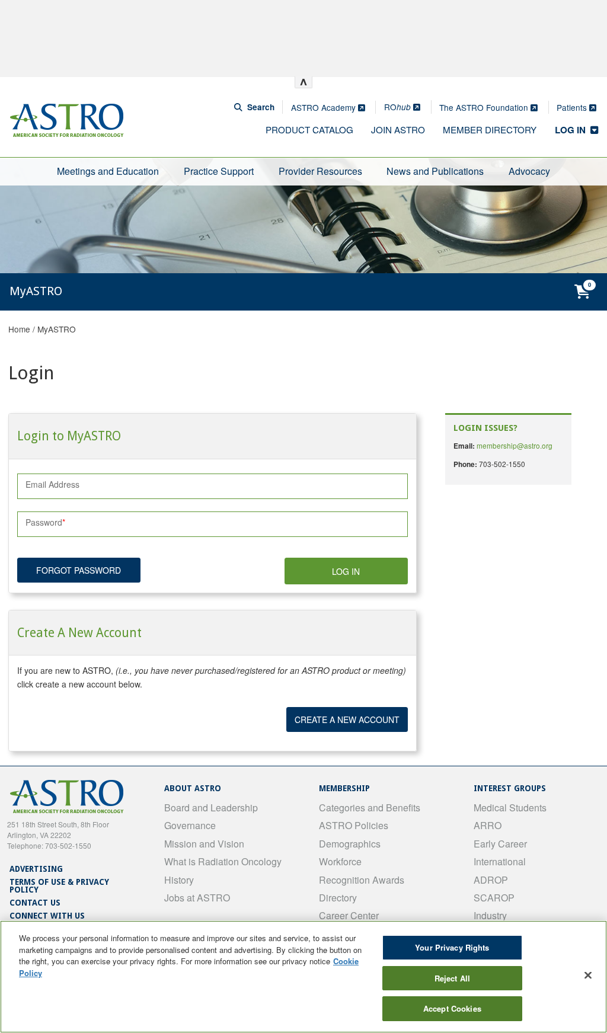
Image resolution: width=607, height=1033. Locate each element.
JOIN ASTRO (398, 129)
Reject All (452, 978)
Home (19, 329)
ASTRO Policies (353, 825)
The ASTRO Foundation (485, 107)
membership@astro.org (514, 445)
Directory (338, 897)
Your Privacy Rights (452, 947)
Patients (573, 107)
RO (397, 107)
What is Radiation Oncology (223, 861)
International (500, 861)
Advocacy (529, 171)
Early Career (500, 843)
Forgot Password (78, 570)
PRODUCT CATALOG (309, 129)
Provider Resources (320, 171)
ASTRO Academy (324, 107)
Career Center (349, 915)
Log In (346, 571)
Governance (190, 825)
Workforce (340, 861)
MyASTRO (56, 329)
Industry (490, 915)
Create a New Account (347, 719)
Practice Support (219, 171)
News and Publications (435, 171)
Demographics (350, 843)
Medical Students (510, 807)
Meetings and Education (108, 171)
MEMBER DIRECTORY (489, 129)
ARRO (487, 825)
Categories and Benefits (369, 807)
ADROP (491, 880)
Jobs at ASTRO (197, 897)
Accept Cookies (452, 1008)
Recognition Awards (361, 880)
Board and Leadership (211, 807)
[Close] (588, 975)
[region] (303, 976)
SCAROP (494, 897)
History (179, 880)
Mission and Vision (204, 843)
